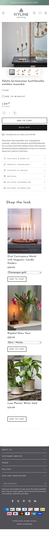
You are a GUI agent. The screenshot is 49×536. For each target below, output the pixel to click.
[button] (34, 13)
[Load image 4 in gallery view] (31, 72)
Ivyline (20, 521)
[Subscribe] (45, 483)
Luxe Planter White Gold (22, 403)
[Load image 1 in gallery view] (12, 72)
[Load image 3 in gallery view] (24, 72)
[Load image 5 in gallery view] (37, 72)
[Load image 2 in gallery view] (18, 72)
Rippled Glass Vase (19, 333)
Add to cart (16, 279)
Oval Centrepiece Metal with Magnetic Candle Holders (22, 259)
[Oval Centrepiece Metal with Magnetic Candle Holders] (24, 231)
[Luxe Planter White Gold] (24, 377)
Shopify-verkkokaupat (24, 524)
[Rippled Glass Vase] (24, 307)
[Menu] (3, 13)
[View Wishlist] (40, 13)
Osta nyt (24, 127)
